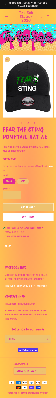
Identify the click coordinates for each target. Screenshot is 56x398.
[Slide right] (35, 123)
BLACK (9, 181)
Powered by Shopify (40, 393)
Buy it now (28, 217)
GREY (23, 181)
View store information (17, 236)
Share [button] (8, 246)
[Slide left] (21, 123)
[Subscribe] (47, 339)
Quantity (6, 188)
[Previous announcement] (5, 5)
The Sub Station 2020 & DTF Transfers (26, 285)
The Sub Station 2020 (23, 393)
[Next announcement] (51, 5)
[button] (6, 16)
